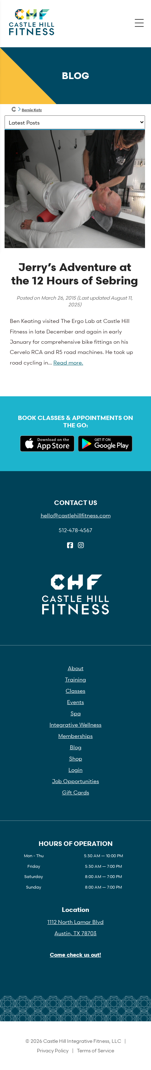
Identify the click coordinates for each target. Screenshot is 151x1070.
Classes (75, 690)
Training (75, 679)
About (76, 668)
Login (75, 769)
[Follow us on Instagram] (81, 545)
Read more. (68, 362)
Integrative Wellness (75, 724)
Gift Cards (75, 792)
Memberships (75, 735)
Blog (75, 747)
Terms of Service (95, 1050)
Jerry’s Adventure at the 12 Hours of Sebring (74, 273)
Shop (75, 758)
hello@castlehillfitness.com (76, 515)
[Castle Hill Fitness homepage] (14, 110)
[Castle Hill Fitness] (31, 22)
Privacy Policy (52, 1050)
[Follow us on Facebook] (70, 545)
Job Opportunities (75, 781)
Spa (76, 713)
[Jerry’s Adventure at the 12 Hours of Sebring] (75, 246)
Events (75, 701)
